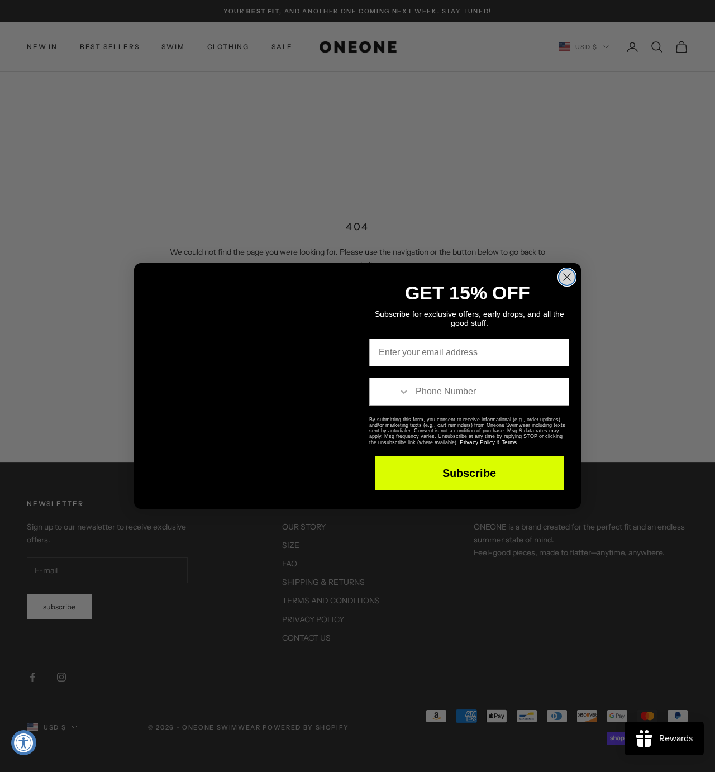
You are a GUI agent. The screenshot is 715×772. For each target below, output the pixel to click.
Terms (534, 443)
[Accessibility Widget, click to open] (23, 742)
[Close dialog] (567, 250)
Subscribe (469, 473)
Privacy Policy (504, 443)
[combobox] (390, 392)
